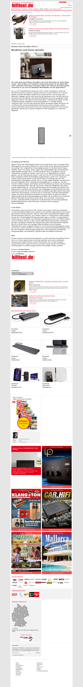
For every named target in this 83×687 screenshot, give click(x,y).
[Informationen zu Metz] (38, 583)
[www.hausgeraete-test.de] (20, 598)
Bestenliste (25, 9)
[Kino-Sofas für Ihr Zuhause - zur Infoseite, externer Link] (20, 301)
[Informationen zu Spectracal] (66, 583)
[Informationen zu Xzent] (25, 586)
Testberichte (18, 9)
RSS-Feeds (18, 672)
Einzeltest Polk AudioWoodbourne (46, 385)
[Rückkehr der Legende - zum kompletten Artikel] (20, 33)
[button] (71, 136)
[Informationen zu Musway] (43, 583)
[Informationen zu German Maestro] (61, 580)
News (12, 9)
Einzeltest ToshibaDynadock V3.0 (16, 385)
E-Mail (20, 440)
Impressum (40, 663)
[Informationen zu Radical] (60, 583)
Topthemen (19, 673)
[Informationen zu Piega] (55, 583)
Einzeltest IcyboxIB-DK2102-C (15, 358)
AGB (38, 665)
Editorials (18, 675)
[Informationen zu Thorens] (14, 586)
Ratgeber (46, 9)
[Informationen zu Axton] (26, 580)
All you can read (57, 9)
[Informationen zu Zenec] (32, 586)
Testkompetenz (19, 665)
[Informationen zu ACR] (14, 580)
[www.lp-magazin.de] (31, 598)
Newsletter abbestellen (18, 655)
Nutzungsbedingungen (42, 671)
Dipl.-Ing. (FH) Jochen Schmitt (24, 439)
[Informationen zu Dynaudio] (38, 580)
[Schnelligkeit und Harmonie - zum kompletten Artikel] (20, 20)
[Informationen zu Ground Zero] (66, 580)
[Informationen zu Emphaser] (44, 580)
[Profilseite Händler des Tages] (26, 641)
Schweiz (15, 628)
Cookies (39, 668)
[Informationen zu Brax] (32, 580)
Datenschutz (40, 667)
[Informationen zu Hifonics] (20, 583)
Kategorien (35, 9)
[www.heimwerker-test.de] (26, 598)
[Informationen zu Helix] (14, 583)
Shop (51, 9)
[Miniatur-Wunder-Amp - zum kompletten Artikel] (20, 287)
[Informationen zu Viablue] (19, 586)
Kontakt (39, 669)
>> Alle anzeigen (32, 24)
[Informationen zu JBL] (25, 583)
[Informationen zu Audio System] (20, 580)
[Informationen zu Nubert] (49, 583)
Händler (41, 9)
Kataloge (18, 671)
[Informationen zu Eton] (55, 580)
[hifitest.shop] (36, 598)
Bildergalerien (19, 669)
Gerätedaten (19, 668)
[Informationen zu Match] (32, 583)
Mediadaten (40, 664)
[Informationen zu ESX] (49, 580)
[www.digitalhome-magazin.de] (14, 598)
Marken (30, 9)
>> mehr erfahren (17, 430)
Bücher (18, 664)
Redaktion (18, 667)
